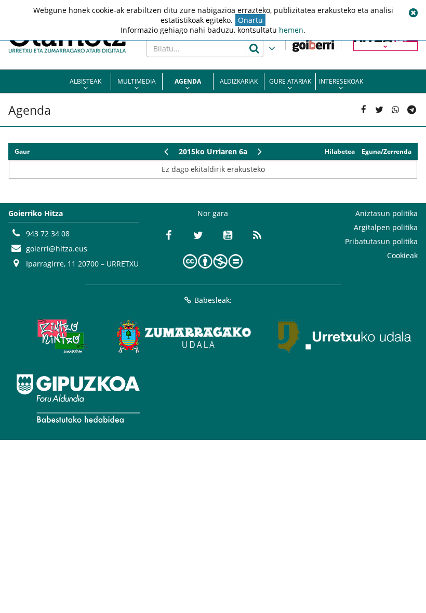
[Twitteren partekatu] (379, 110)
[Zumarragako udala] (184, 336)
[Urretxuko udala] (344, 336)
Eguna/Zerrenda (386, 151)
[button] (413, 13)
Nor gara (212, 213)
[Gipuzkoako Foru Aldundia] (78, 398)
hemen (291, 30)
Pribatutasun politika (381, 241)
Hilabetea (340, 151)
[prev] (165, 151)
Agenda (188, 81)
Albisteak (85, 81)
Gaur (22, 151)
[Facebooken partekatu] (363, 110)
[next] (260, 151)
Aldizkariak (239, 81)
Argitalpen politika (386, 227)
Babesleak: (213, 300)
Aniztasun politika (386, 213)
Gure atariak (290, 81)
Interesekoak (341, 81)
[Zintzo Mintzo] (60, 336)
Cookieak (402, 255)
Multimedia (136, 81)
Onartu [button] (250, 20)
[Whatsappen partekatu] (396, 110)
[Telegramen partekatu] (411, 110)
